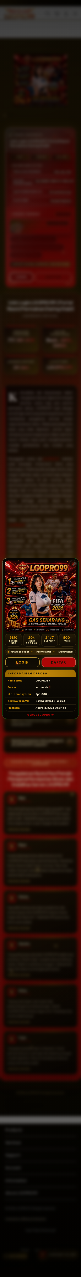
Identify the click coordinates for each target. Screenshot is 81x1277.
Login (22, 662)
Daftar (58, 662)
